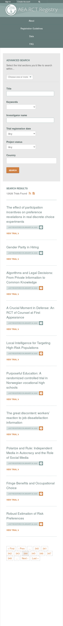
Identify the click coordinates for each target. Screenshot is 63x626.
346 (41, 553)
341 (45, 548)
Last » (35, 558)
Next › (25, 558)
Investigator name (16, 115)
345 (33, 553)
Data (31, 36)
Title (8, 88)
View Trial (12, 233)
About (31, 20)
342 (10, 553)
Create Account (23, 1)
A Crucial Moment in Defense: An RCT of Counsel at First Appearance (30, 312)
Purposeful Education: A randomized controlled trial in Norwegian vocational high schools (27, 380)
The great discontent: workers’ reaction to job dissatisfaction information (28, 418)
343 (18, 553)
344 (26, 553)
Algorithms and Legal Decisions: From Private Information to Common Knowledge (29, 277)
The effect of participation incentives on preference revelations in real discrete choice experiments (30, 214)
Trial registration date (18, 128)
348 (10, 558)
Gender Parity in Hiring (22, 247)
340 (37, 548)
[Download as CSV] (34, 193)
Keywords (12, 102)
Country (11, 155)
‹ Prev (21, 548)
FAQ (31, 44)
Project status (14, 141)
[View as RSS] (30, 193)
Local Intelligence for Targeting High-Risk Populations (28, 345)
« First (11, 548)
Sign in (8, 1)
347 (49, 553)
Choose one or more (18, 76)
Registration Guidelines (31, 28)
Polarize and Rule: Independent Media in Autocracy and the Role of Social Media (29, 453)
